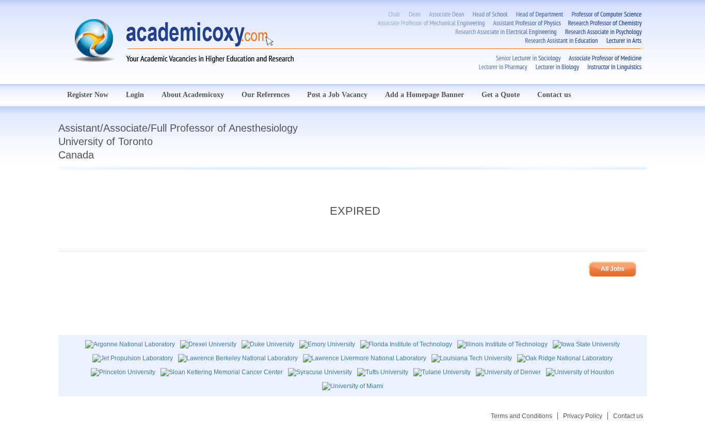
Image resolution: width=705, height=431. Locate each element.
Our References (266, 95)
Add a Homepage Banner (424, 95)
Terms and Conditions (521, 416)
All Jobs (612, 269)
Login (135, 95)
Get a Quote (501, 95)
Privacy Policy (582, 416)
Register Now (87, 95)
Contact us (554, 95)
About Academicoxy (193, 95)
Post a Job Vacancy (337, 95)
